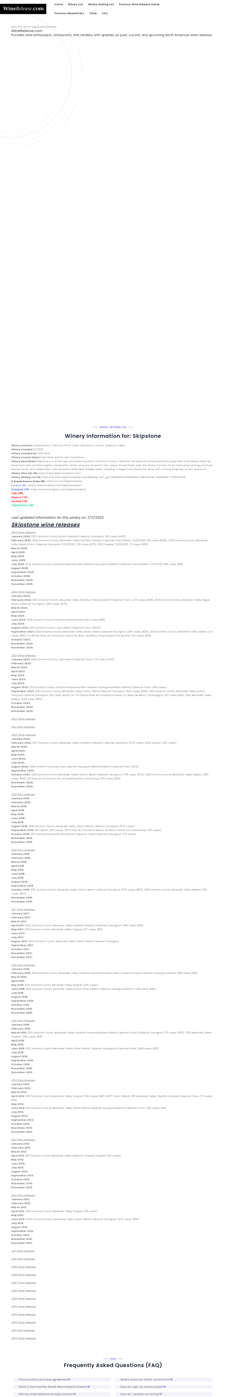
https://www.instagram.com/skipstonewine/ (58, 489)
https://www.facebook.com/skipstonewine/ (55, 485)
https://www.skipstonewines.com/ (60, 473)
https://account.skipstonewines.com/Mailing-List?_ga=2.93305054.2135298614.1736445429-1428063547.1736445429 (114, 477)
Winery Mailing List (101, 4)
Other (93, 13)
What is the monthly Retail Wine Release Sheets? (53, 1387)
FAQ (105, 13)
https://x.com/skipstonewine (64, 481)
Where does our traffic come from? (145, 1379)
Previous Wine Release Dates (139, 4)
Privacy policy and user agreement (43, 1379)
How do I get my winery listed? (141, 1387)
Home (59, 4)
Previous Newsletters (69, 13)
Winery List (75, 4)
